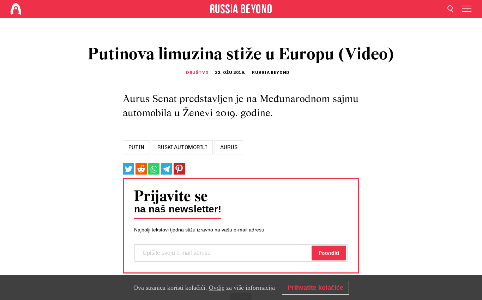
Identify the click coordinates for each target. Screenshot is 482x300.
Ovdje (216, 287)
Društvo (197, 72)
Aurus (228, 147)
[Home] (16, 9)
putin (136, 147)
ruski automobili (182, 147)
